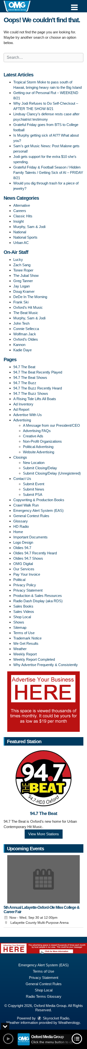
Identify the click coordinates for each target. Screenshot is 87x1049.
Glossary (20, 521)
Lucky (18, 259)
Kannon (19, 345)
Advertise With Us (27, 415)
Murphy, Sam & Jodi (29, 227)
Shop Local (22, 617)
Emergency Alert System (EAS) (38, 510)
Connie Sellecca (26, 329)
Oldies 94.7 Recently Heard (35, 553)
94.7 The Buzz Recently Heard (37, 388)
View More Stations (43, 834)
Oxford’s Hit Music (28, 307)
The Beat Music (25, 313)
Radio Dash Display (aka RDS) (38, 601)
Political (19, 580)
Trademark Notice (27, 638)
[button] (74, 5)
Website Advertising (38, 452)
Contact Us (22, 479)
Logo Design (23, 542)
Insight (18, 221)
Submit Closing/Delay (40, 468)
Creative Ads (33, 436)
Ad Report (21, 409)
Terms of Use (24, 633)
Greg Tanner (23, 281)
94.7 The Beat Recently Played (37, 372)
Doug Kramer (24, 291)
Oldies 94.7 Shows (28, 558)
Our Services (23, 569)
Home (18, 532)
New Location (33, 463)
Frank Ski (21, 302)
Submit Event (33, 484)
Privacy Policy (24, 585)
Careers (19, 211)
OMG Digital (23, 564)
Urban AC (21, 243)
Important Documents (30, 537)
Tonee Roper (23, 270)
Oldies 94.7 (22, 548)
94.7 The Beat (24, 367)
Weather (20, 649)
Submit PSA (32, 494)
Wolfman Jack (24, 334)
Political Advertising (38, 447)
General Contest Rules (31, 516)
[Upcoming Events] (43, 879)
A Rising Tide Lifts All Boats (34, 399)
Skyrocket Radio (55, 1018)
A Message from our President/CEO (51, 425)
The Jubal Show (26, 275)
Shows (18, 622)
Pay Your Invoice (26, 574)
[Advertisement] (43, 701)
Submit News (33, 489)
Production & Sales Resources (37, 596)
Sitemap (19, 627)
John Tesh (21, 323)
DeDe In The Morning (30, 297)
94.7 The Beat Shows (30, 377)
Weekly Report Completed (34, 659)
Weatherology (69, 1022)
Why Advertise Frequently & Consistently (45, 665)
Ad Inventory (23, 404)
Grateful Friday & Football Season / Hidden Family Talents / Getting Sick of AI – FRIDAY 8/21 (48, 172)
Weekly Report (25, 654)
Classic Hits (22, 216)
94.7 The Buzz (24, 383)
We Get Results (25, 643)
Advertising (22, 420)
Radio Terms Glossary (43, 996)
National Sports (25, 237)
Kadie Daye (22, 350)
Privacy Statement (28, 590)
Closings (20, 457)
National (19, 232)
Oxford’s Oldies (25, 339)
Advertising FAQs (37, 431)
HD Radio (21, 526)
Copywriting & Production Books (38, 500)
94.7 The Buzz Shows (30, 393)
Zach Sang (21, 265)
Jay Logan (21, 286)
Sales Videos (23, 611)
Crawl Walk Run (26, 505)
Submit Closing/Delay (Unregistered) (52, 473)
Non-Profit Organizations (42, 441)
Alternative (21, 205)
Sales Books (23, 606)
